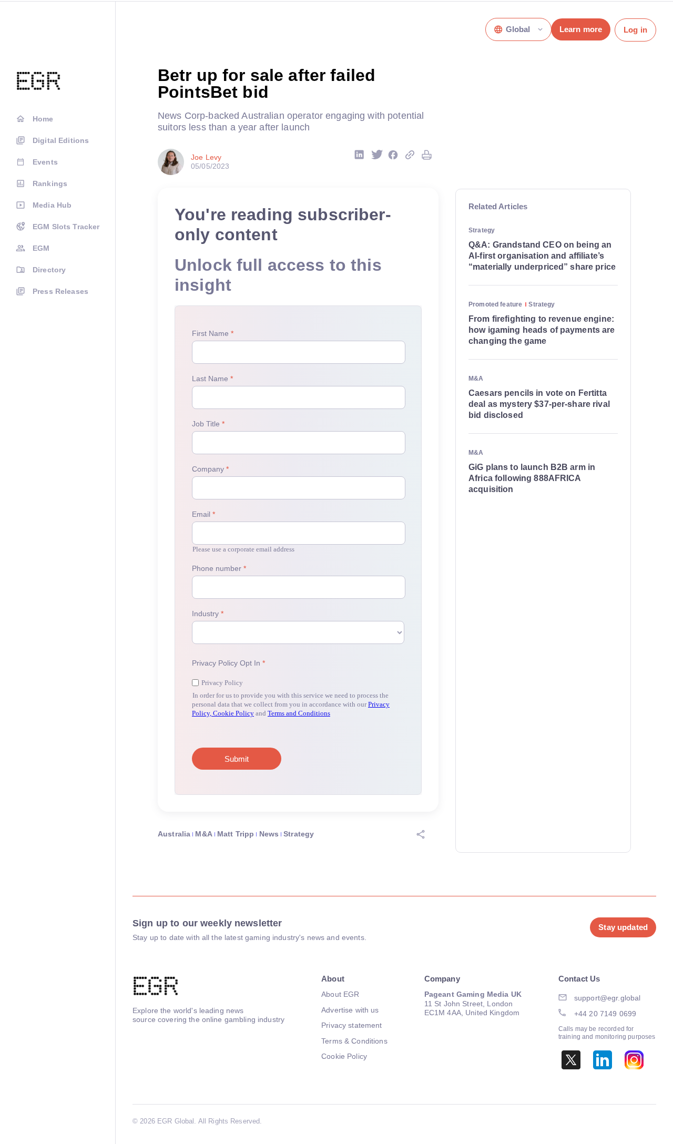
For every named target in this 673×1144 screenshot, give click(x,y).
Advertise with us (350, 1010)
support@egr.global (607, 998)
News (269, 834)
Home (43, 119)
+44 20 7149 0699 (605, 1013)
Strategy (298, 834)
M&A (203, 834)
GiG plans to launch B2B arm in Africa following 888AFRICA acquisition (531, 478)
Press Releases (60, 291)
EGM (41, 248)
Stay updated (623, 927)
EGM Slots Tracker (66, 226)
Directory (49, 269)
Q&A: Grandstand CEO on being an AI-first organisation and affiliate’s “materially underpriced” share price (542, 255)
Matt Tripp (235, 834)
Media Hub (52, 205)
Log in (635, 29)
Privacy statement (351, 1025)
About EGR (340, 994)
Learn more (580, 29)
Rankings (50, 183)
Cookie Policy (344, 1056)
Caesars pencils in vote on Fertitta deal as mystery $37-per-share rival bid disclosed (539, 404)
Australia (174, 834)
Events (45, 162)
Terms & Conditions (354, 1041)
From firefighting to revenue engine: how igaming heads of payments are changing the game (541, 329)
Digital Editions (61, 140)
